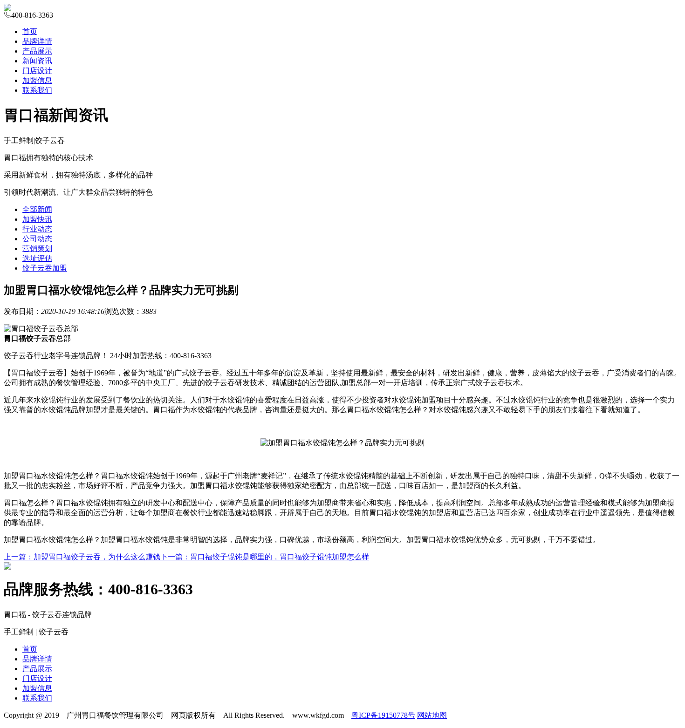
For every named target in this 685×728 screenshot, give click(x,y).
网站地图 (432, 715)
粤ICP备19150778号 (383, 715)
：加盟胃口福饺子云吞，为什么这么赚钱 (82, 557)
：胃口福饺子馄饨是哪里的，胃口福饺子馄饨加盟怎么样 (264, 557)
